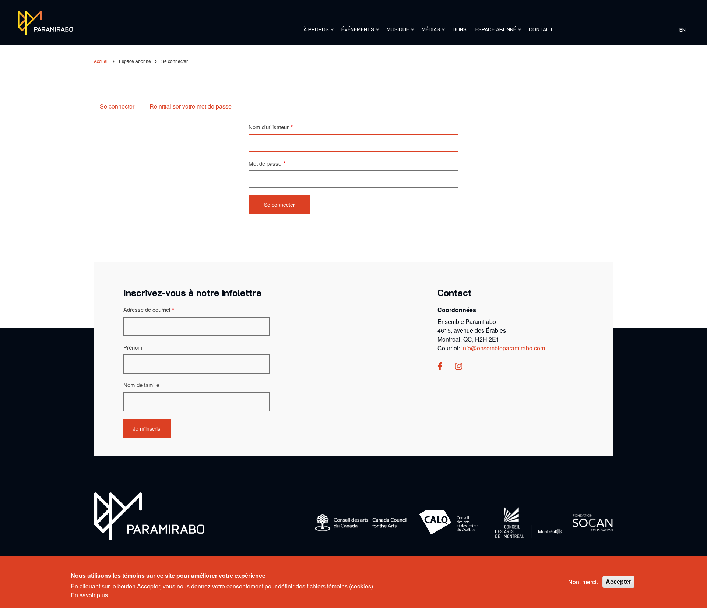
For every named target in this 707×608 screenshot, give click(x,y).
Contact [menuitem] (541, 29)
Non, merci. (583, 581)
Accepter (618, 582)
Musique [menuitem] (396, 32)
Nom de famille (141, 385)
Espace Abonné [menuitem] (494, 32)
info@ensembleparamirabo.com (503, 348)
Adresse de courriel (146, 309)
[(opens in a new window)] (440, 366)
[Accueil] (45, 22)
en (682, 29)
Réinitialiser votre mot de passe (191, 106)
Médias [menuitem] (429, 32)
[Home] (149, 515)
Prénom (133, 347)
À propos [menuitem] (314, 32)
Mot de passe (265, 163)
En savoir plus (89, 594)
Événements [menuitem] (356, 32)
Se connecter (117, 106)
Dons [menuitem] (460, 29)
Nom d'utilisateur (269, 127)
